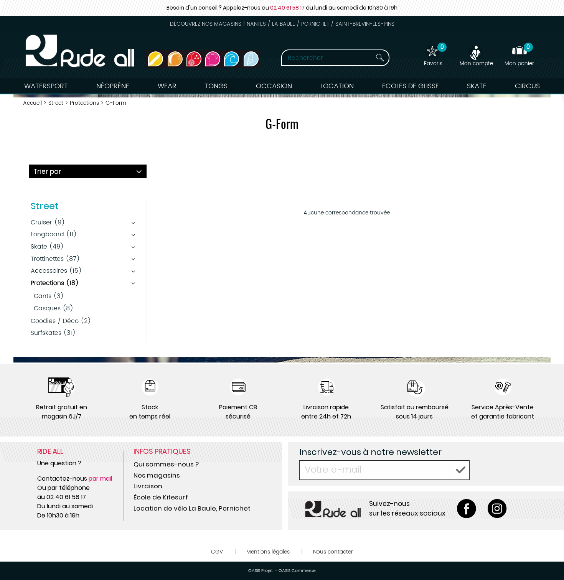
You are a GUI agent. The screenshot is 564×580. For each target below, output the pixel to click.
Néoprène (112, 86)
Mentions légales (268, 551)
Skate (476, 86)
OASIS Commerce (297, 571)
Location (337, 86)
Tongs (216, 86)
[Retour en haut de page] (548, 557)
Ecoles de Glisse (410, 86)
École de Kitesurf (161, 497)
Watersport (46, 86)
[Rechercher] (379, 57)
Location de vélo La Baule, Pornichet (192, 508)
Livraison (148, 486)
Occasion (274, 86)
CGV (217, 551)
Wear (167, 86)
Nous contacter (333, 551)
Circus (527, 86)
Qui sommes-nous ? (166, 464)
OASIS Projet (260, 571)
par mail (100, 478)
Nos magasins (157, 475)
